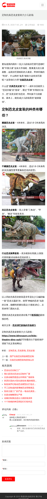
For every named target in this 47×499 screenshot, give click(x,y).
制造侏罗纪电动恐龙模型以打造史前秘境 (20, 384)
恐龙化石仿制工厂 (12, 370)
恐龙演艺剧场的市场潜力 (24, 325)
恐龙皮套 (31, 350)
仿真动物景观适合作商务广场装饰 (19, 377)
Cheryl (12, 414)
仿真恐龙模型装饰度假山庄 (22, 360)
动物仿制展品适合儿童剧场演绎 (18, 398)
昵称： (5, 460)
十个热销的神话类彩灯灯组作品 (18, 401)
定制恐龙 (13, 350)
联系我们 (36, 315)
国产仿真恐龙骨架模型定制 (22, 356)
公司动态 (31, 25)
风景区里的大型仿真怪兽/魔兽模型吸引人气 (20, 380)
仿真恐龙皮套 (26, 79)
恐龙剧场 (22, 350)
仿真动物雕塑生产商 (13, 394)
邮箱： (5, 469)
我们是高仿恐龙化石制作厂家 (17, 374)
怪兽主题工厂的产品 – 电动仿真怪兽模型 (20, 391)
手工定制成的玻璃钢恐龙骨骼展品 (19, 387)
